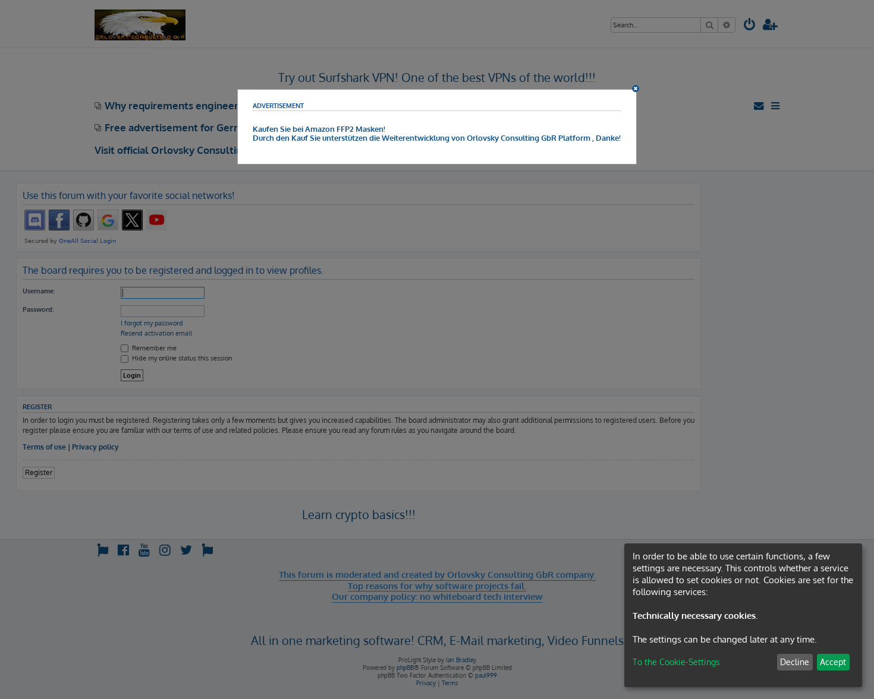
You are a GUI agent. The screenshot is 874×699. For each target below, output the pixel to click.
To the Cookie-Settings (676, 662)
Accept (833, 662)
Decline (794, 662)
